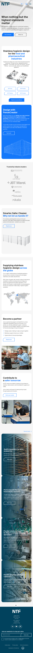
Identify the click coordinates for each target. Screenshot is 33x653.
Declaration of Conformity (14, 648)
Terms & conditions (24, 645)
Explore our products (16, 100)
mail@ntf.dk (16, 621)
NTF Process (23, 93)
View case (9, 459)
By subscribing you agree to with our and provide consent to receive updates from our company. (17, 639)
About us (20, 34)
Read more (9, 226)
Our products (8, 34)
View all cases (27, 431)
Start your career (10, 395)
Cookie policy (7, 645)
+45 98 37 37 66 (16, 623)
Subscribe (26, 635)
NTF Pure (10, 88)
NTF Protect (23, 88)
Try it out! (9, 133)
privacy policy (21, 638)
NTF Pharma (10, 93)
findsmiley (23, 648)
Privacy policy (15, 645)
